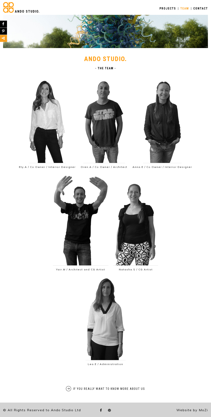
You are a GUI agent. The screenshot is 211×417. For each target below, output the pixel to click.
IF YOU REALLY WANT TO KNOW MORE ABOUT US (109, 388)
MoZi (203, 410)
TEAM (184, 8)
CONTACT (200, 8)
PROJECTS (167, 8)
